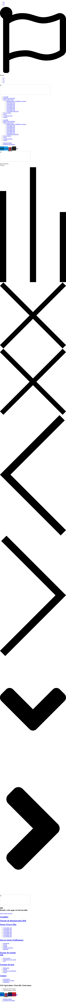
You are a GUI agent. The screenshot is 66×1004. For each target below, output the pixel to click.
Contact (3, 976)
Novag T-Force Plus (8, 924)
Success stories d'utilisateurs (11, 940)
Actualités (4, 917)
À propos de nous (7, 965)
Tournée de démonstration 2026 (13, 921)
